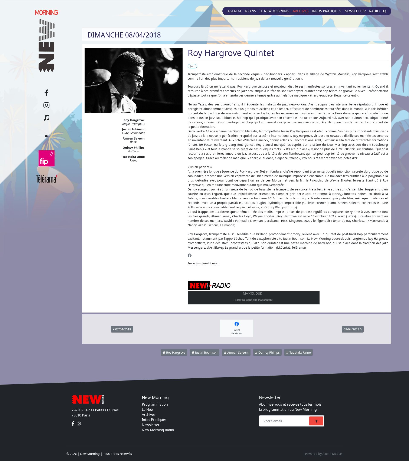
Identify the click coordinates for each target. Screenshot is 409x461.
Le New (148, 409)
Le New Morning (274, 11)
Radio (374, 11)
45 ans (250, 11)
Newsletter (355, 11)
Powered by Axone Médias (324, 454)
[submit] (316, 420)
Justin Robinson (205, 352)
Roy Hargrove (175, 352)
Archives (301, 11)
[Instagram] (79, 423)
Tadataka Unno (300, 352)
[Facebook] (190, 255)
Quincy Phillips (269, 352)
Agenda (234, 11)
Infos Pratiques (154, 419)
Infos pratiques (326, 11)
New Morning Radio (158, 430)
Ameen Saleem (237, 352)
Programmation (155, 404)
